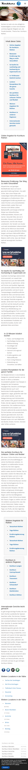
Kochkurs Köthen (16, 595)
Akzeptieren (5, 767)
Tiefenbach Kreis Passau (13, 688)
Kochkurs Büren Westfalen (14, 749)
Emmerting (8, 696)
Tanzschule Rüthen (16, 526)
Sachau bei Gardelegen (12, 680)
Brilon (7, 722)
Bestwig (7, 729)
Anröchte (8, 716)
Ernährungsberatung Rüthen (17, 535)
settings (17, 764)
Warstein (8, 703)
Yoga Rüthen (14, 530)
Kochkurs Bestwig (14, 756)
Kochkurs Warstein (14, 746)
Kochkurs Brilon (14, 754)
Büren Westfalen (10, 710)
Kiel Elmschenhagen (11, 684)
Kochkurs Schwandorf (14, 583)
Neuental (8, 692)
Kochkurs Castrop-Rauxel (15, 571)
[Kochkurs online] (11, 3)
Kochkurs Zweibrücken (14, 590)
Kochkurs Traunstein (13, 577)
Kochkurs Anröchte (14, 751)
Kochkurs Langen (16, 566)
